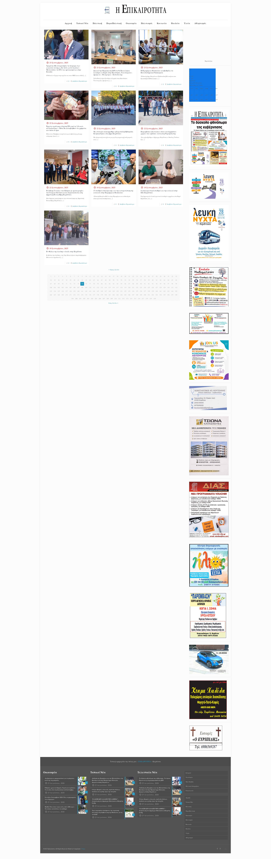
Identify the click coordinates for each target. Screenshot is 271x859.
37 (62, 280)
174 (82, 295)
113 (102, 287)
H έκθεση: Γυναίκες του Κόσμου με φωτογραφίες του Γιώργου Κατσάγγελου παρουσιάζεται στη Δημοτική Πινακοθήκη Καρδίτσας (64, 192)
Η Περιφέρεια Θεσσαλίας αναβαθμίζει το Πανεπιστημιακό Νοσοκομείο (157, 71)
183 (117, 295)
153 (129, 291)
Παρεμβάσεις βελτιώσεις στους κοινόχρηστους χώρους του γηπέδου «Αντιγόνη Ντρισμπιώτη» (158, 132)
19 (121, 276)
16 (109, 276)
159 (153, 291)
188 (137, 295)
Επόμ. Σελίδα (113, 303)
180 (106, 295)
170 (66, 295)
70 (62, 284)
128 (160, 287)
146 (102, 291)
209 (112, 298)
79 (98, 284)
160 (157, 291)
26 (149, 276)
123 (141, 287)
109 (86, 287)
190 (145, 295)
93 (152, 284)
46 (98, 280)
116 (113, 287)
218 (147, 298)
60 (152, 280)
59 (149, 280)
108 (82, 287)
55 (133, 280)
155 (137, 291)
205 (96, 298)
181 (110, 295)
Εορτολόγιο (208, 61)
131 (172, 287)
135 (59, 291)
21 (129, 276)
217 (143, 298)
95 (160, 284)
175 (86, 295)
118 (121, 287)
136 (63, 291)
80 (102, 284)
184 (121, 295)
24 (141, 276)
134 (55, 291)
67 (51, 284)
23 (137, 276)
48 (105, 280)
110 (90, 287)
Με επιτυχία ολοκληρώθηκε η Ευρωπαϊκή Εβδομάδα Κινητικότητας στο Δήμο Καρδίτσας (113, 132)
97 (168, 284)
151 (121, 291)
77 (90, 284)
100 (51, 287)
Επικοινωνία (189, 791)
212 (123, 298)
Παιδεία (188, 829)
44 (90, 280)
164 (172, 291)
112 (98, 287)
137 (66, 291)
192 (153, 295)
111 (94, 287)
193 (157, 295)
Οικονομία (189, 815)
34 (51, 280)
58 (145, 280)
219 (151, 298)
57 (141, 280)
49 (109, 280)
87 (129, 284)
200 (76, 298)
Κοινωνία (188, 824)
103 (63, 287)
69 (58, 284)
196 (168, 295)
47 (102, 280)
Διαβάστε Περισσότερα (80, 81)
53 (125, 280)
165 (176, 291)
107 (78, 287)
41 (78, 280)
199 (72, 298)
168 (59, 295)
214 (131, 298)
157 (145, 291)
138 (70, 291)
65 (172, 280)
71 (66, 284)
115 (110, 287)
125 (149, 287)
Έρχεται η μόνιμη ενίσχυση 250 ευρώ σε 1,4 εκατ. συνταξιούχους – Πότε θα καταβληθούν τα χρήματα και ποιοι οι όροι (66, 128)
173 (78, 295)
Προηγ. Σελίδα (114, 270)
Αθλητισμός (189, 838)
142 (86, 291)
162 (164, 291)
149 (113, 291)
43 (86, 280)
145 (98, 291)
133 (51, 291)
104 (66, 287)
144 (94, 291)
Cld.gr (83, 849)
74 (78, 284)
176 (90, 295)
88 (133, 284)
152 (125, 291)
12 (94, 276)
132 (176, 287)
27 (152, 276)
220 (155, 298)
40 (74, 280)
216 (139, 298)
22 (133, 276)
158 (149, 291)
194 (160, 295)
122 (137, 287)
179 (102, 295)
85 (121, 284)
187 (133, 295)
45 (94, 280)
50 (113, 280)
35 (55, 280)
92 (149, 284)
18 (117, 276)
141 (82, 291)
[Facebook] (217, 849)
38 (66, 280)
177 (94, 295)
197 (172, 295)
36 (58, 280)
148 (110, 291)
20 (125, 276)
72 (70, 284)
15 (105, 276)
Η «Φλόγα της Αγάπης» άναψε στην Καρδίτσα (64, 251)
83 (113, 284)
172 (74, 295)
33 (176, 276)
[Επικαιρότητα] (135, 11)
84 (117, 284)
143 (90, 291)
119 (125, 287)
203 (88, 298)
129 (164, 287)
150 (117, 291)
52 (121, 280)
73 (74, 284)
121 (133, 287)
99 (176, 284)
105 (70, 287)
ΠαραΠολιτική (190, 811)
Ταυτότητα (189, 777)
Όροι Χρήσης (190, 782)
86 (125, 284)
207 (104, 298)
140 (78, 291)
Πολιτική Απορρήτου (192, 786)
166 (51, 295)
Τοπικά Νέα (189, 802)
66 (176, 280)
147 (106, 291)
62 (160, 280)
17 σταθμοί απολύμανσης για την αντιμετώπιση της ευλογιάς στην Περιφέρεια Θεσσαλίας (113, 191)
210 (115, 298)
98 (172, 284)
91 (145, 284)
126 (153, 287)
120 (129, 287)
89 (137, 284)
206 (100, 298)
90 (141, 284)
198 (176, 295)
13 (98, 276)
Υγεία (187, 833)
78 (94, 284)
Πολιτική (188, 807)
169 (63, 295)
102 (59, 287)
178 (98, 295)
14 (102, 276)
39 (70, 280)
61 (156, 280)
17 (113, 276)
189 (141, 295)
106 (74, 287)
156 (141, 291)
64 (168, 280)
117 (117, 287)
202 (84, 298)
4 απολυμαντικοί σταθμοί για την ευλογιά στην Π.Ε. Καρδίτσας (159, 191)
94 (156, 284)
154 (133, 291)
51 (117, 280)
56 (137, 280)
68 (55, 284)
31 (168, 276)
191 (149, 295)
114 (106, 287)
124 (145, 287)
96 (164, 284)
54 (129, 280)
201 (80, 298)
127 (157, 287)
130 (168, 287)
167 (55, 295)
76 (86, 284)
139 (74, 291)
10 (86, 276)
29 (160, 276)
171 (70, 295)
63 (164, 280)
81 (105, 284)
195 (164, 295)
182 (113, 295)
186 (129, 295)
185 (125, 295)
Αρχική (188, 798)
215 (135, 298)
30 (164, 276)
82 (109, 284)
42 (82, 280)
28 (156, 276)
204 (92, 298)
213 (127, 298)
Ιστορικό (188, 773)
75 (82, 284)
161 (160, 291)
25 (145, 276)
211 (119, 298)
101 (55, 287)
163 (168, 291)
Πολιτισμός (189, 820)
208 (108, 298)
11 (90, 276)
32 (172, 276)
